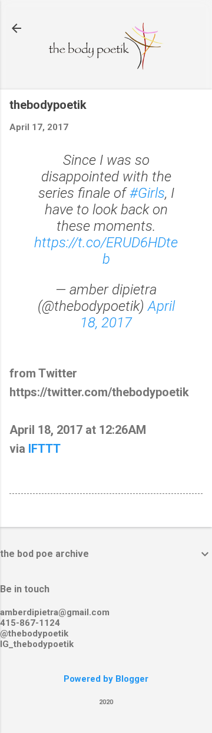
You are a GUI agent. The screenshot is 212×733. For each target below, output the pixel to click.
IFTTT (44, 449)
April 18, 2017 (127, 314)
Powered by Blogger (106, 679)
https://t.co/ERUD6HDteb (106, 250)
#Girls (147, 193)
